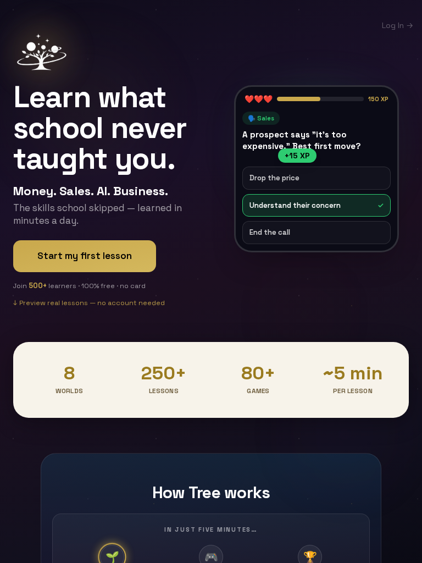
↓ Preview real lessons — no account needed (89, 303)
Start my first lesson (84, 256)
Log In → (397, 25)
